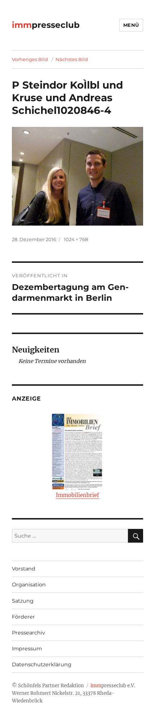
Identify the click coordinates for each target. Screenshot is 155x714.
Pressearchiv (28, 632)
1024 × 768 (76, 239)
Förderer (23, 616)
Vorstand (23, 568)
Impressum (27, 648)
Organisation (29, 584)
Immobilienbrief (77, 495)
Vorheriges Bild (30, 59)
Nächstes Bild (72, 59)
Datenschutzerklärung (41, 664)
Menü (131, 25)
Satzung (23, 601)
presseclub (46, 25)
